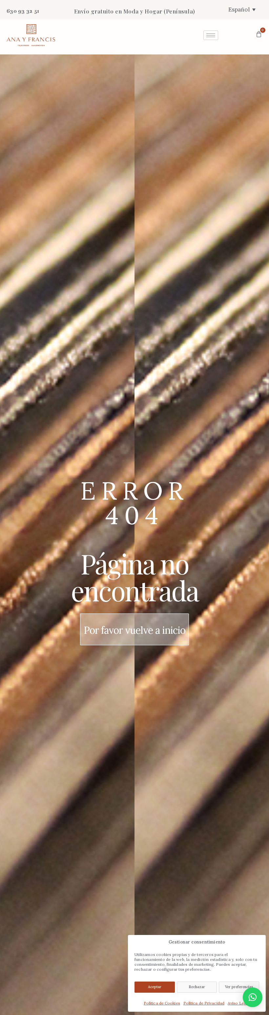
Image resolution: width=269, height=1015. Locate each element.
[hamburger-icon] (210, 35)
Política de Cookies (162, 1003)
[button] (252, 997)
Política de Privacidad (203, 1003)
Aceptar (154, 986)
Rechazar (197, 986)
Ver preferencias (239, 986)
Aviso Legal (239, 1003)
